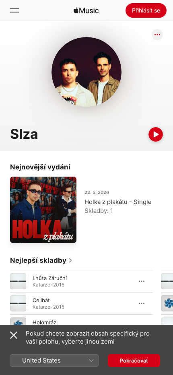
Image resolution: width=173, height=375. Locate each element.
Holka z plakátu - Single (118, 202)
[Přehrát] (155, 134)
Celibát (41, 300)
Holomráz (44, 322)
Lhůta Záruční (50, 278)
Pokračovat (134, 360)
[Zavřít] (13, 335)
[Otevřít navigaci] (14, 10)
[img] (86, 10)
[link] (41, 260)
